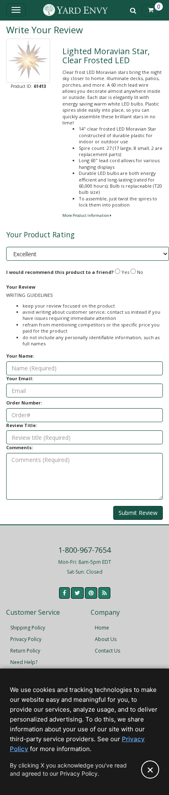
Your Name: (20, 356)
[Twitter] (77, 593)
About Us (105, 639)
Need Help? (23, 662)
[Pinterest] (91, 593)
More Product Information (86, 215)
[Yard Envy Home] (75, 10)
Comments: (19, 447)
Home (102, 627)
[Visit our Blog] (104, 593)
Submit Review (138, 513)
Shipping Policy (27, 627)
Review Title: (21, 425)
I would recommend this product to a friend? (60, 272)
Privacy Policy (25, 639)
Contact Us (107, 650)
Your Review (20, 287)
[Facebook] (64, 593)
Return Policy (25, 650)
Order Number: (24, 403)
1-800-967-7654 (84, 550)
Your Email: (19, 378)
